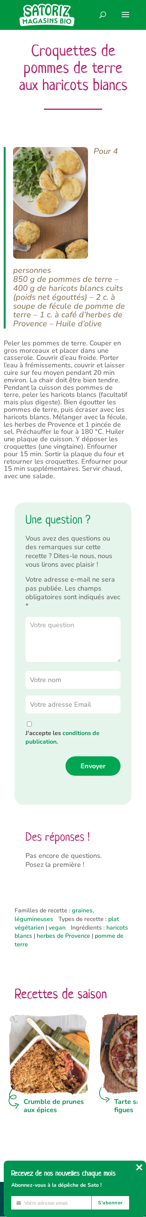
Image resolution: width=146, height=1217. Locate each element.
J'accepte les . (62, 737)
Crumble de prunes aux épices (54, 1105)
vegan (57, 928)
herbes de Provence (63, 936)
